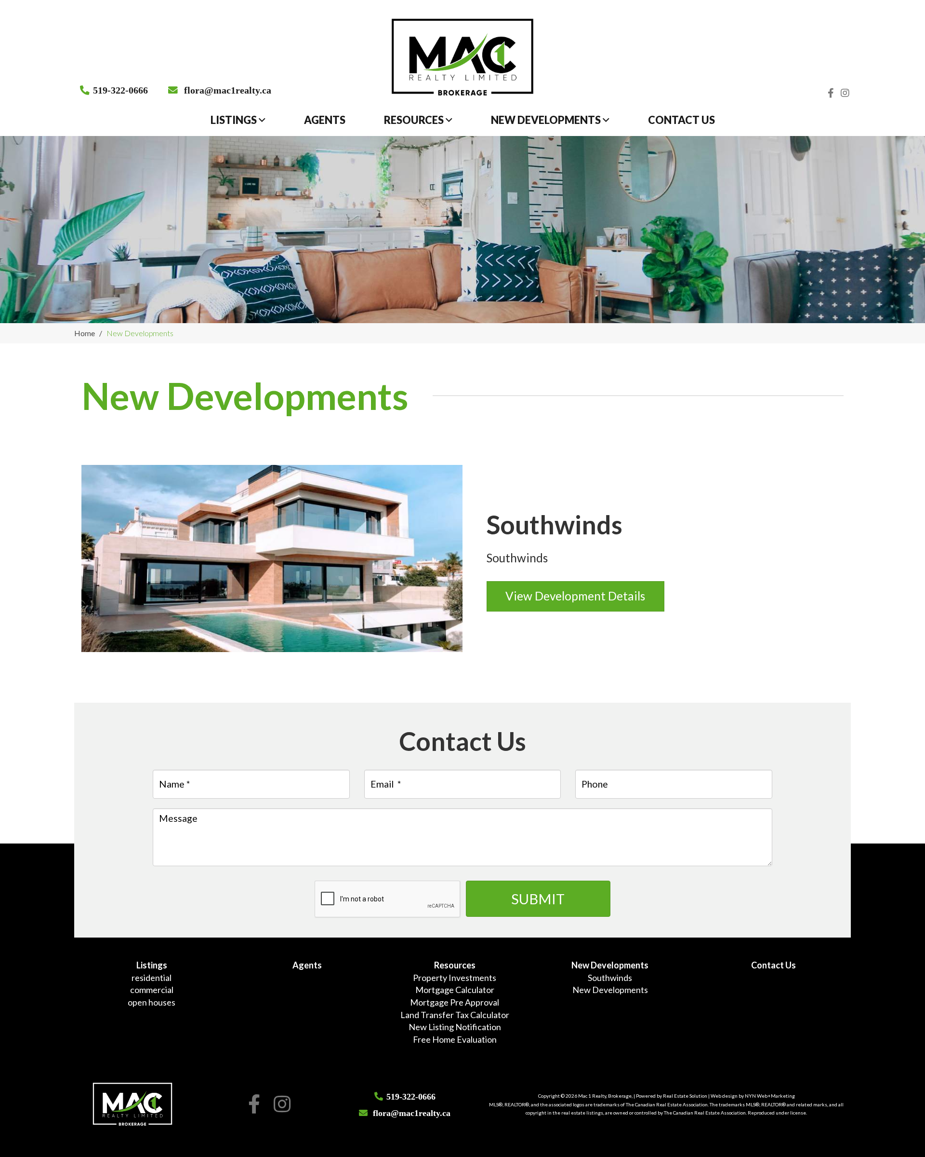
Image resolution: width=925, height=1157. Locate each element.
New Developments (547, 120)
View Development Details (575, 596)
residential (152, 977)
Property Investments (454, 977)
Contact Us (681, 120)
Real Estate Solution (685, 1096)
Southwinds (610, 977)
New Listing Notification (455, 1026)
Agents (324, 120)
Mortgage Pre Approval (454, 1002)
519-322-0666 (120, 89)
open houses (151, 1002)
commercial (151, 989)
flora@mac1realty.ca (227, 89)
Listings (235, 120)
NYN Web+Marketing (770, 1096)
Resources (415, 120)
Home (84, 333)
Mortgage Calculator (454, 989)
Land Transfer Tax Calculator (454, 1014)
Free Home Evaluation (455, 1039)
